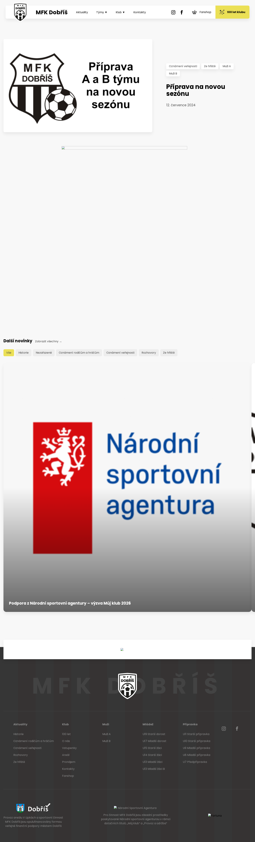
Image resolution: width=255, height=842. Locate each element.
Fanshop (205, 12)
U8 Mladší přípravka (196, 755)
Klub (65, 724)
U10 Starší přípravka (196, 741)
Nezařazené (44, 353)
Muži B (173, 73)
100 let (66, 734)
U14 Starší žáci (152, 755)
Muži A (227, 66)
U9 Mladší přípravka (196, 748)
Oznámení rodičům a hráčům (79, 353)
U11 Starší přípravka (196, 734)
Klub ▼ (120, 12)
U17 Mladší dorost (154, 741)
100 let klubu (236, 12)
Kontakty (139, 12)
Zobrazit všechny (48, 341)
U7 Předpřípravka (195, 762)
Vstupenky (69, 748)
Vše (8, 353)
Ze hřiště (210, 66)
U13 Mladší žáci (152, 762)
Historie (23, 353)
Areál (65, 755)
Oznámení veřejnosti (183, 66)
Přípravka (190, 724)
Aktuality (82, 12)
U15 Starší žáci (152, 748)
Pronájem (68, 762)
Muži (105, 724)
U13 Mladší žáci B (154, 769)
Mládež (148, 724)
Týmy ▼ (101, 12)
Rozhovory (149, 353)
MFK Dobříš (52, 12)
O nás (66, 741)
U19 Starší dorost (154, 734)
